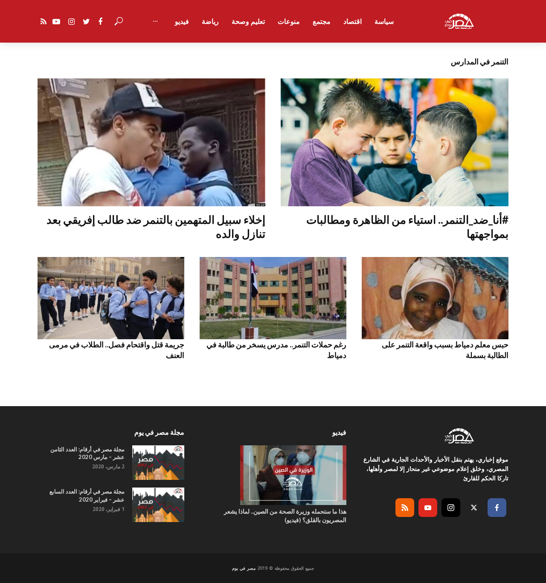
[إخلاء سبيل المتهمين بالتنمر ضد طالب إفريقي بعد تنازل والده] (151, 142)
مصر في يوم (244, 568)
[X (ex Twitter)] (474, 507)
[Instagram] (450, 507)
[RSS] (404, 507)
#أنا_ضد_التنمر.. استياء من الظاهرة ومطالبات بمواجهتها (407, 226)
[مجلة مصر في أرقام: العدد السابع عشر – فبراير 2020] (158, 505)
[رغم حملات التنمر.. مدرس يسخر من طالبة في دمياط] (273, 298)
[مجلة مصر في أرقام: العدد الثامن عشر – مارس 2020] (158, 462)
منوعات (289, 21)
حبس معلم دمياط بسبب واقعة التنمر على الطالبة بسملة (445, 349)
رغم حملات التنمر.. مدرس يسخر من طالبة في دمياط (276, 349)
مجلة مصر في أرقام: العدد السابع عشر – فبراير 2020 (87, 495)
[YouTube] (427, 507)
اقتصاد (352, 21)
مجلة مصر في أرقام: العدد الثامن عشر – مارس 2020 (87, 453)
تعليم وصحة (248, 21)
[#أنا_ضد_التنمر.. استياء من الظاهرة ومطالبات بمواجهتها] (394, 142)
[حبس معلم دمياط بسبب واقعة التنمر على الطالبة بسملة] (435, 298)
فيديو (182, 21)
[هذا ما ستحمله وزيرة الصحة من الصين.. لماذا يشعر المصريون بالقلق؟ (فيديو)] (273, 475)
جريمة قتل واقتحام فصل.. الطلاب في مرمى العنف (116, 349)
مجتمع (322, 21)
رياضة (210, 21)
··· (155, 21)
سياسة (384, 21)
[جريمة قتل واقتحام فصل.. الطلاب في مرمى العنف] (111, 298)
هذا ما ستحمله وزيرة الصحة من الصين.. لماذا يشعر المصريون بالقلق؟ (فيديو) (285, 515)
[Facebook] (497, 507)
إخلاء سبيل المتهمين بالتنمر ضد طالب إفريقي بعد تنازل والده (155, 226)
